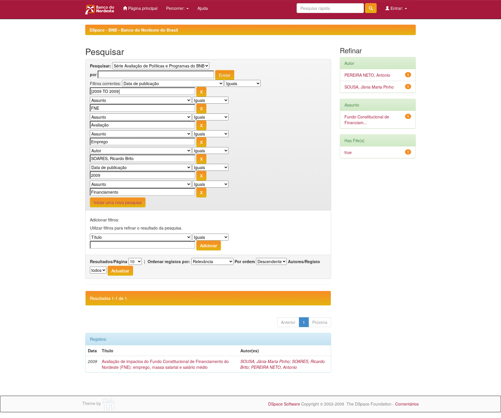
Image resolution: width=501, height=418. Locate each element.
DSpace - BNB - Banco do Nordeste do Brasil (134, 30)
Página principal (142, 8)
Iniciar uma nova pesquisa (118, 202)
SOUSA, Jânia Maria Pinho (265, 361)
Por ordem (245, 261)
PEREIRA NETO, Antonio (274, 367)
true (348, 152)
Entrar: (396, 8)
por (93, 74)
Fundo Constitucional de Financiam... (366, 119)
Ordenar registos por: (169, 261)
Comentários (407, 404)
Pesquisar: (100, 66)
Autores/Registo (304, 261)
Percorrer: (176, 8)
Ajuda (202, 8)
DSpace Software (284, 404)
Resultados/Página (108, 261)
